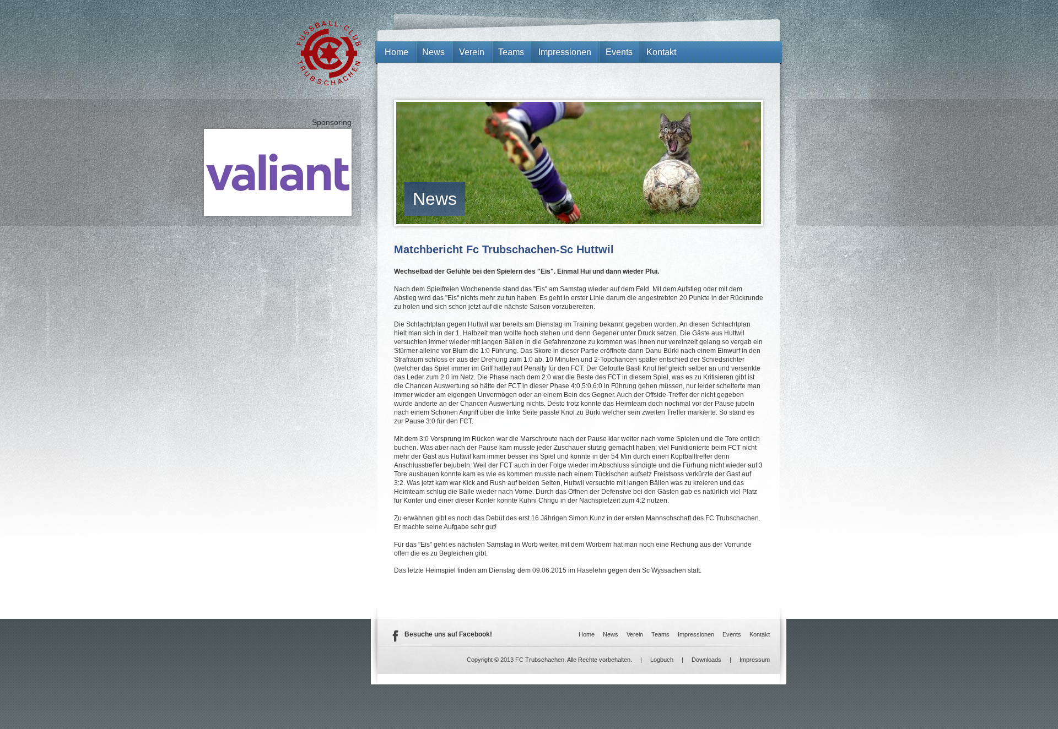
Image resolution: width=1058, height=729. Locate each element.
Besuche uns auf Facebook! (448, 634)
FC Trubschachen (328, 53)
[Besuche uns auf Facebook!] (395, 639)
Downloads (706, 659)
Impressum (754, 659)
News (435, 199)
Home (396, 52)
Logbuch (661, 659)
